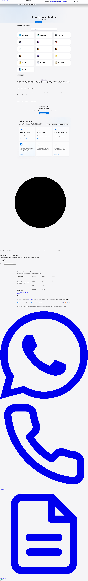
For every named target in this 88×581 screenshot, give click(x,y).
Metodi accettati (56, 154)
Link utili (53, 276)
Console (33, 285)
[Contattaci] (0, 580)
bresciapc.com (30, 299)
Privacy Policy (43, 299)
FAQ (2, 2)
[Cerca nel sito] (69, 1)
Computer (33, 281)
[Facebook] (17, 295)
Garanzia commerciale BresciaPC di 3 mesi (37, 302)
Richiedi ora (22, 154)
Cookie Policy (48, 299)
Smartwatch (33, 284)
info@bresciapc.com (21, 290)
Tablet (33, 282)
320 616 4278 (20, 289)
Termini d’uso (52, 299)
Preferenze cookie (65, 299)
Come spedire (2, 4)
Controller (33, 286)
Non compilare (2, 263)
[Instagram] (19, 295)
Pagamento (43, 288)
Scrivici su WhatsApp (44, 113)
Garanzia (3, 1)
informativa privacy (23, 266)
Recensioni (43, 286)
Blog (42, 281)
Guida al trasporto (23, 138)
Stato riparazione (5, 0)
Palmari (33, 288)
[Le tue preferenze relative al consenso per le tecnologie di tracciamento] (1, 579)
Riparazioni (34, 276)
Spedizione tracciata (27, 302)
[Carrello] (74, 1)
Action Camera (34, 289)
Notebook (33, 280)
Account (43, 282)
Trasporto (43, 289)
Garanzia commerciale (59, 299)
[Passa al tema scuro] (67, 1)
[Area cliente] (71, 1)
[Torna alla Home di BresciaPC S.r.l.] (23, 276)
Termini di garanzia (40, 138)
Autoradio (33, 290)
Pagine (43, 276)
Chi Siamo (43, 280)
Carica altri (21, 75)
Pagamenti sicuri (20, 302)
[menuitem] (46, 1)
